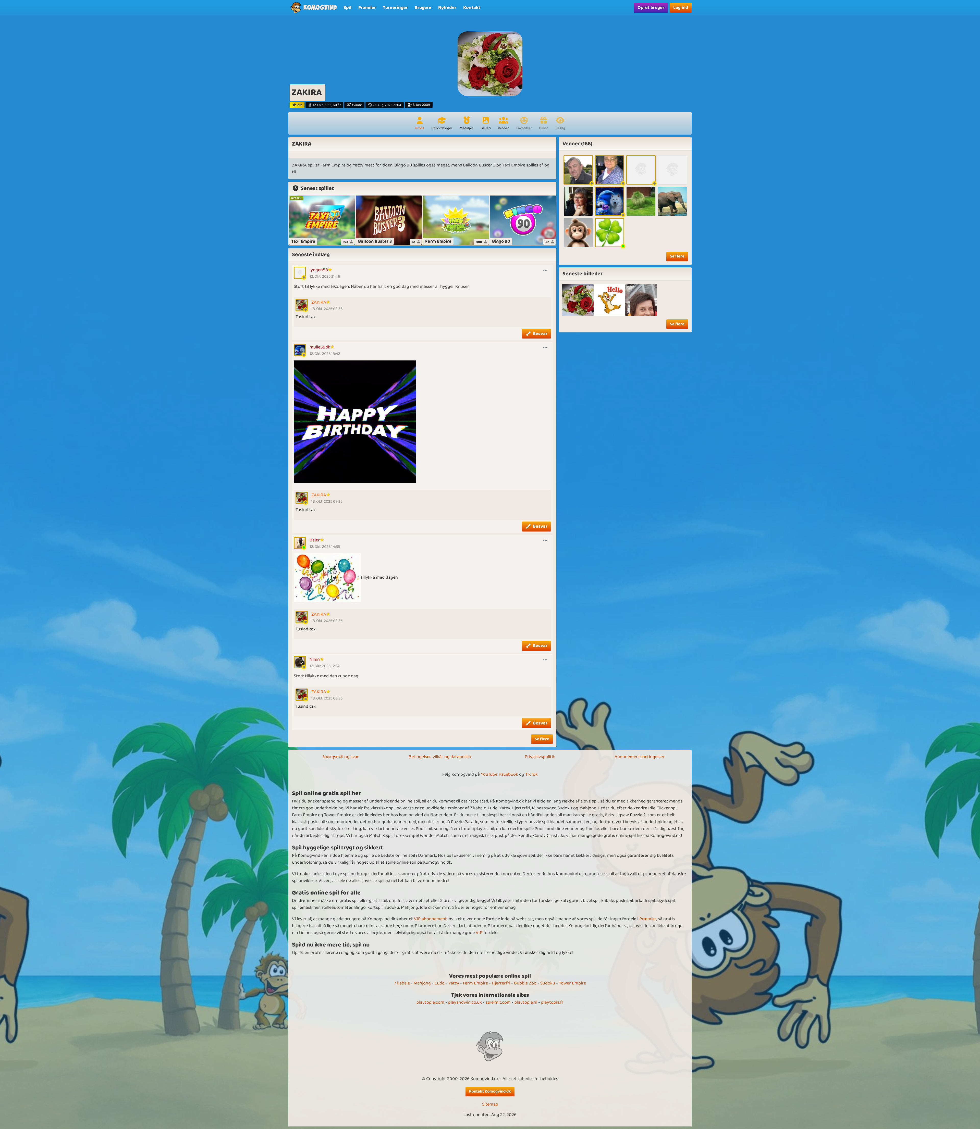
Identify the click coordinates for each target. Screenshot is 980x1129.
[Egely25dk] (641, 170)
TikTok (531, 774)
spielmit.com (498, 1002)
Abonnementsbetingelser (640, 756)
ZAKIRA (318, 302)
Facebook (508, 774)
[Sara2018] (672, 170)
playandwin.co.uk (465, 1002)
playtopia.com (430, 1002)
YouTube (489, 774)
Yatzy (453, 983)
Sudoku (547, 983)
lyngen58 (319, 270)
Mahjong (422, 983)
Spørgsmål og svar (340, 756)
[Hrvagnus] (672, 201)
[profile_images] (578, 300)
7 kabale (402, 983)
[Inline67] (578, 232)
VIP (479, 932)
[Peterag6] (641, 201)
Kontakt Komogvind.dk (490, 1091)
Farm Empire (475, 983)
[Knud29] (578, 170)
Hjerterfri (501, 983)
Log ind (680, 7)
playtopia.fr (552, 1002)
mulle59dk (320, 347)
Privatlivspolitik (540, 756)
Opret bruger (651, 7)
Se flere (542, 739)
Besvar (540, 333)
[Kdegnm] (578, 201)
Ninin (315, 659)
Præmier (647, 919)
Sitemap (490, 1104)
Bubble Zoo (525, 983)
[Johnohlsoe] (609, 170)
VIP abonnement (430, 919)
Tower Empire (572, 983)
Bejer (315, 540)
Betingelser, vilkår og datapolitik (440, 756)
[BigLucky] (609, 232)
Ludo (440, 983)
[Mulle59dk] (609, 201)
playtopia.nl (525, 1002)
